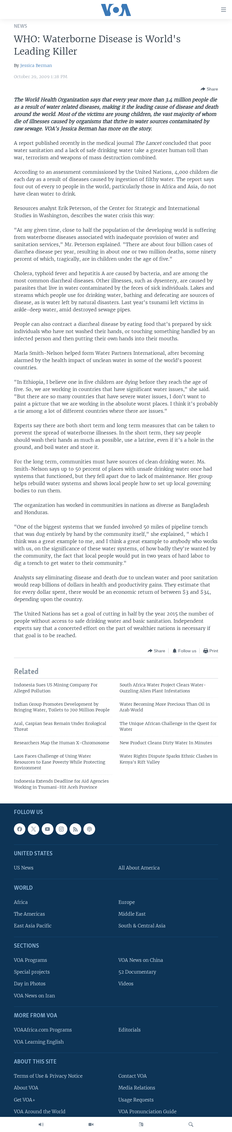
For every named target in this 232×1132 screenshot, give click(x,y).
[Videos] (91, 1124)
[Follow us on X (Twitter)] (33, 829)
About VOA (26, 1088)
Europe (126, 902)
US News (24, 868)
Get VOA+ (24, 1100)
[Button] (209, 89)
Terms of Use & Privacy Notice (48, 1076)
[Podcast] (89, 829)
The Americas (29, 914)
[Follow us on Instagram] (61, 829)
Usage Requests (136, 1100)
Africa (21, 902)
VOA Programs (30, 960)
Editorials (129, 1030)
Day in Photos (30, 984)
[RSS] (75, 829)
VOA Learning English (39, 1042)
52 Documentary (137, 972)
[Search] (191, 1124)
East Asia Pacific (33, 926)
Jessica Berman (36, 65)
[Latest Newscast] (41, 1124)
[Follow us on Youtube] (47, 829)
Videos (126, 984)
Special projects (32, 972)
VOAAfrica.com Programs (43, 1030)
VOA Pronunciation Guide (147, 1112)
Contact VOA (132, 1076)
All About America (139, 868)
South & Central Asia (142, 926)
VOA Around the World (40, 1112)
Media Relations (136, 1088)
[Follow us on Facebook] (19, 829)
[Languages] (141, 1124)
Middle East (132, 914)
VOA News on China (140, 960)
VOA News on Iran (34, 996)
